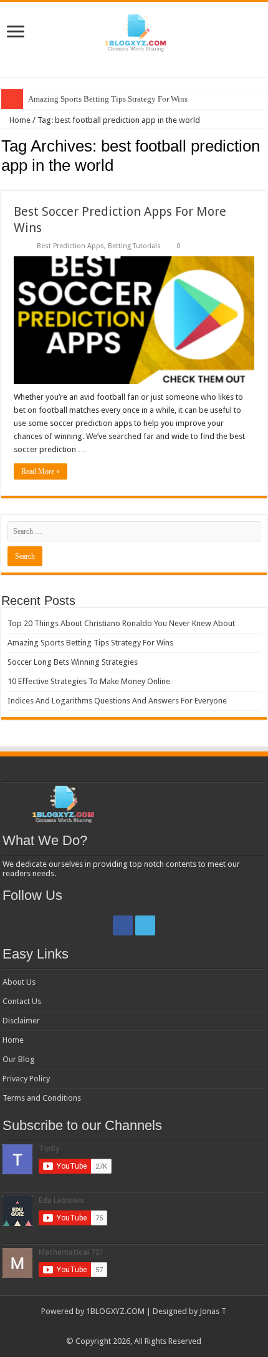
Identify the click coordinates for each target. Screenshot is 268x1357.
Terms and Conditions (41, 1098)
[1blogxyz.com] (134, 31)
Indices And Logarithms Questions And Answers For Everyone (117, 700)
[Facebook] (123, 925)
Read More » (40, 471)
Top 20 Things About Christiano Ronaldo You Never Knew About (121, 623)
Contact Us (21, 1001)
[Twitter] (145, 925)
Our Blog (18, 1059)
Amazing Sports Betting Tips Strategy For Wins (108, 99)
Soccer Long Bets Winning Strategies (72, 662)
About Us (19, 982)
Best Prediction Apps (70, 246)
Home (19, 120)
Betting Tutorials (134, 246)
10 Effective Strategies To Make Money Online (88, 681)
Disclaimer (21, 1020)
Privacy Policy (26, 1078)
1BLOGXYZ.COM (115, 1311)
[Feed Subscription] (263, 184)
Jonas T (212, 1311)
